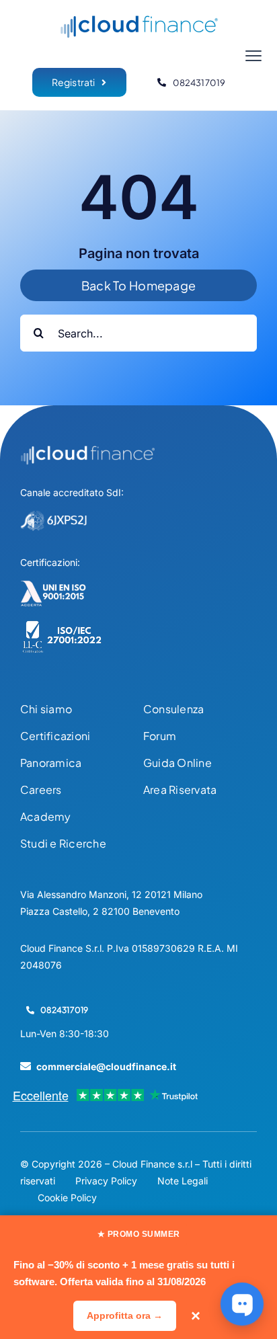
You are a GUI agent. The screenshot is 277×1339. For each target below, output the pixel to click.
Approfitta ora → (125, 1315)
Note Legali (182, 1180)
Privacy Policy (106, 1180)
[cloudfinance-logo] (138, 19)
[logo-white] (87, 451)
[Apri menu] (253, 55)
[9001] (53, 585)
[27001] (62, 626)
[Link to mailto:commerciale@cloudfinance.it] (25, 1066)
